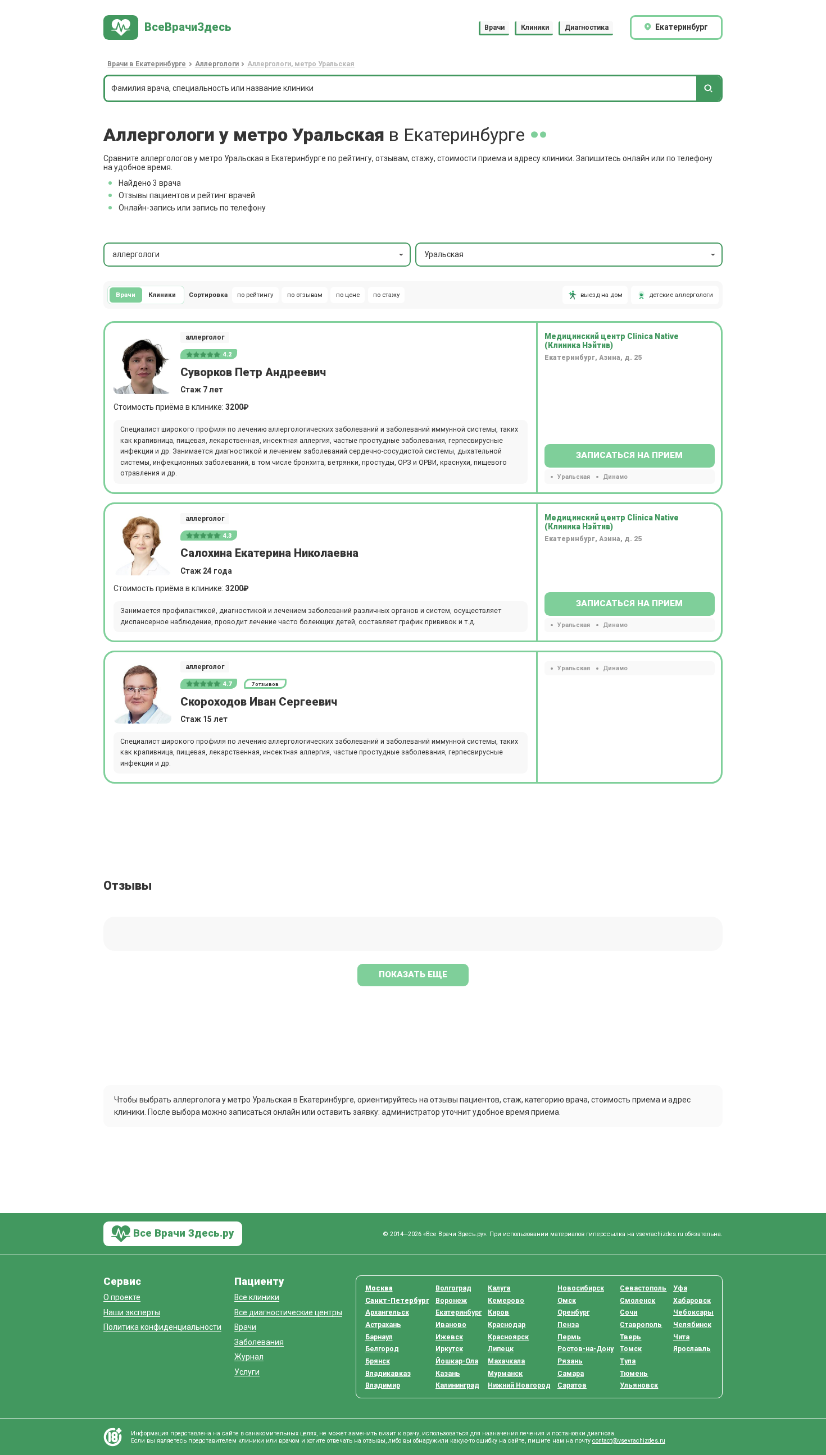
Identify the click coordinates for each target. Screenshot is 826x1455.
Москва (379, 1288)
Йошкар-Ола (456, 1361)
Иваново (450, 1325)
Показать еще (413, 974)
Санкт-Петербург (397, 1301)
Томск (631, 1349)
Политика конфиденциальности (162, 1327)
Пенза (568, 1325)
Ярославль (692, 1349)
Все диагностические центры (288, 1312)
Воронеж (451, 1301)
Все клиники (256, 1297)
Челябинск (692, 1325)
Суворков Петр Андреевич (253, 372)
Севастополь (643, 1288)
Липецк (501, 1349)
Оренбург (573, 1312)
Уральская (444, 254)
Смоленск (637, 1301)
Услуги (247, 1372)
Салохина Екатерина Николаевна (269, 553)
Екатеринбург (458, 1312)
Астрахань (383, 1325)
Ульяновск (639, 1385)
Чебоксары (693, 1312)
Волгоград (453, 1288)
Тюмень (634, 1374)
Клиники (535, 27)
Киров (498, 1312)
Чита (681, 1337)
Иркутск (449, 1349)
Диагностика (587, 27)
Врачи (494, 27)
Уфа (680, 1288)
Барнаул (379, 1337)
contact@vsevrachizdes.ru (628, 1440)
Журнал (249, 1357)
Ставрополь (641, 1325)
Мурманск (505, 1374)
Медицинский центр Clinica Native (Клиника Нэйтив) (611, 341)
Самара (570, 1374)
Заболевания (259, 1342)
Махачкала (506, 1361)
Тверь (630, 1337)
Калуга (499, 1288)
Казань (447, 1374)
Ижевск (449, 1337)
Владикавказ (388, 1374)
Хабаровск (692, 1301)
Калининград (457, 1385)
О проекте (121, 1297)
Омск (566, 1301)
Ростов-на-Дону (585, 1349)
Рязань (570, 1361)
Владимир (382, 1385)
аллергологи (136, 254)
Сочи (628, 1312)
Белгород (382, 1349)
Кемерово (506, 1301)
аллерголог (204, 337)
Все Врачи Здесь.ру (182, 1233)
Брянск (377, 1361)
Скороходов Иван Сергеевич (258, 702)
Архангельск (387, 1312)
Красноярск (508, 1337)
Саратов (572, 1385)
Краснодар (506, 1325)
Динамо (615, 477)
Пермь (569, 1337)
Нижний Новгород (519, 1385)
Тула (628, 1361)
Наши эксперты (131, 1312)
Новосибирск (580, 1288)
